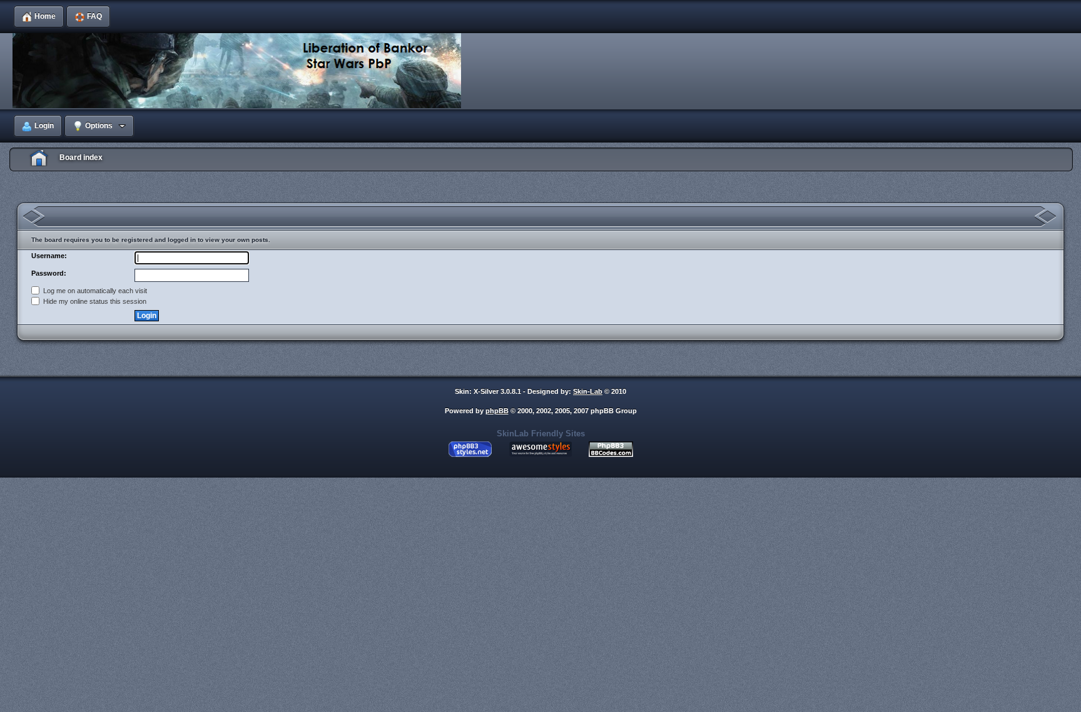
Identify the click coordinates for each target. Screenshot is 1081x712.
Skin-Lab (587, 391)
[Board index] (240, 71)
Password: (48, 273)
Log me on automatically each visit (94, 290)
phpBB (497, 410)
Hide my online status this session (93, 301)
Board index (81, 157)
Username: (49, 255)
